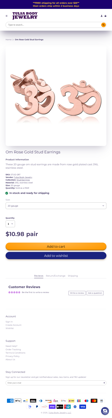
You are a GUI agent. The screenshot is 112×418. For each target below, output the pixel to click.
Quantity (10, 218)
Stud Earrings (23, 180)
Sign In (9, 321)
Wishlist (10, 328)
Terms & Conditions (15, 352)
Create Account (13, 325)
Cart (105, 16)
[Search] (103, 25)
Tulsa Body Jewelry (23, 177)
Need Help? (11, 346)
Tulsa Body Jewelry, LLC (59, 412)
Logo (25, 16)
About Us (10, 359)
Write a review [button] (77, 293)
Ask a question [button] (95, 293)
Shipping (73, 275)
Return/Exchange (55, 275)
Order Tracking (13, 349)
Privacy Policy (13, 356)
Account (102, 16)
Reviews (38, 275)
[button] (56, 255)
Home (8, 39)
